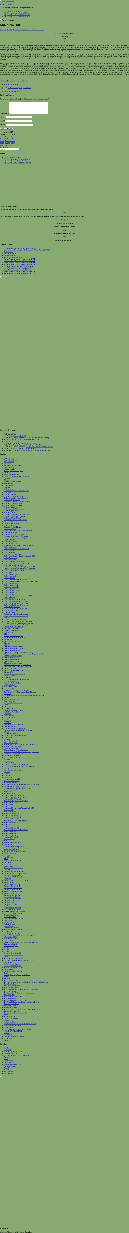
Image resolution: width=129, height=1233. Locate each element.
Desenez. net (8, 639)
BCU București (9, 483)
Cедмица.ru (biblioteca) (11, 630)
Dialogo (6, 645)
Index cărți (7, 721)
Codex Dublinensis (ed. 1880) (13, 565)
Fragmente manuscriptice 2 (12, 91)
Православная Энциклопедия (14, 1036)
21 (3, 143)
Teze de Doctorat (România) (13, 986)
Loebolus (7, 772)
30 (8, 145)
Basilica (6, 1048)
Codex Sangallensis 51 (11, 589)
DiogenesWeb (8, 672)
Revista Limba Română (11, 928)
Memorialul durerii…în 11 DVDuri (30, 443)
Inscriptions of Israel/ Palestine (13, 724)
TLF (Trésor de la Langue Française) (16, 1013)
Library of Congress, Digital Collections (17, 764)
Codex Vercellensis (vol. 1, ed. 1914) (16, 603)
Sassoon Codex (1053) (11, 946)
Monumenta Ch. (9, 844)
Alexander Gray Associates (12, 465)
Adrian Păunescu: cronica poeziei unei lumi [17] (19, 259)
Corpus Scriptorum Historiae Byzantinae (17, 625)
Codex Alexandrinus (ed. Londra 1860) (16, 549)
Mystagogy (7, 855)
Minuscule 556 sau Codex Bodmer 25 (16, 821)
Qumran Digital (9, 922)
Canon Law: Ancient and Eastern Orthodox (18, 530)
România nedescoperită (11, 938)
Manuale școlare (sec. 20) (12, 779)
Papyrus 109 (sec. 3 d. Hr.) (12, 886)
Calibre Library (9, 525)
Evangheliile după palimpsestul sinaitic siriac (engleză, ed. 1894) (24, 695)
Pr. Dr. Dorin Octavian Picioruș (23, 30)
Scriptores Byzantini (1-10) (12, 953)
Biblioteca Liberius (10, 512)
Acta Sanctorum (9, 462)
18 (12, 141)
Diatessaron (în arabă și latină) (13, 647)
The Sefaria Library (10, 1005)
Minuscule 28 (8, 804)
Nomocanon (8, 864)
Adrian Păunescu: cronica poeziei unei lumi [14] (19, 272)
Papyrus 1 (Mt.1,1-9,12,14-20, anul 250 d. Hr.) (19, 880)
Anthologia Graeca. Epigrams (13, 471)
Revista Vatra (8, 931)
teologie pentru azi (25, 88)
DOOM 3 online (9, 676)
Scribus (6, 949)
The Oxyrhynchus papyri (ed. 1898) (15, 1000)
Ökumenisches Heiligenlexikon (14, 871)
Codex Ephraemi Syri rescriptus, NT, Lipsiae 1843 (20, 567)
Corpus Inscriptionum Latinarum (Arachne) (18, 621)
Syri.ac (6, 976)
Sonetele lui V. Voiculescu (34, 445)
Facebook (7, 1057)
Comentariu (4, 114)
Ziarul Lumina (8, 1073)
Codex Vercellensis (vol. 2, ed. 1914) (16, 605)
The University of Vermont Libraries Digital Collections (22, 1009)
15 (6, 141)
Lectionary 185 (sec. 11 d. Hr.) (13, 753)
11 (12, 138)
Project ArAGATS (10, 917)
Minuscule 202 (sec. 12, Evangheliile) (16, 801)
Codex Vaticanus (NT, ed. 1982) (14, 599)
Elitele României (9, 685)
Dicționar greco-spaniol (11, 657)
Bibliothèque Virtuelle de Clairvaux (15, 520)
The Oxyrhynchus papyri (12, 998)
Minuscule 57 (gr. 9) (10, 824)
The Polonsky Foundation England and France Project (21, 1002)
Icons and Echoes (9, 717)
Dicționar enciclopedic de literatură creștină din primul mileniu (24, 654)
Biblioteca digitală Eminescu (13, 505)
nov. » (7, 147)
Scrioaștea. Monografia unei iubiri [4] (38, 450)
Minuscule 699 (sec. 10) (11, 831)
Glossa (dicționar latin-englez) (13, 710)
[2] (61, 58)
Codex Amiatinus (9, 550)
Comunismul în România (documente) (16, 614)
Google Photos (9, 1060)
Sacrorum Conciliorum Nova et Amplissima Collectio (21, 942)
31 (10, 145)
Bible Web (7, 1050)
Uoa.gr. (6, 1020)
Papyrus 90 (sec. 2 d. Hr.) (12, 897)
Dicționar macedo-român (12, 659)
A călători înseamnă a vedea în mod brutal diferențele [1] (22, 266)
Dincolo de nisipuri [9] (11, 253)
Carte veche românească (11, 532)
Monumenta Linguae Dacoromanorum (16, 848)
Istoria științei (8, 737)
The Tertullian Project (11, 1007)
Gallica (6, 705)
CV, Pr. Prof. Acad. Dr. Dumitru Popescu (17, 15)
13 (1, 141)
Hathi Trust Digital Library (12, 712)
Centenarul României (11, 541)
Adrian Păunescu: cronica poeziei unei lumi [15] (19, 264)
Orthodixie (7, 879)
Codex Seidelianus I (10, 592)
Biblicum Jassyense (10, 494)
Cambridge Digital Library (12, 527)
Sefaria (6, 957)
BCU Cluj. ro (8, 485)
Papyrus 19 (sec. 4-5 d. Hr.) (13, 891)
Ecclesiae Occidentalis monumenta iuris (16, 679)
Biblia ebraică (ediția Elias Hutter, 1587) (17, 491)
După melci (17, 434)
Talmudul (7, 978)
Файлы (6, 1040)
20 (1, 143)
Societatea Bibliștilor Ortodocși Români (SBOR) (19, 960)
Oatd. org (7, 870)
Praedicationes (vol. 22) (18, 436)
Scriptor (6, 951)
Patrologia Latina (9, 902)
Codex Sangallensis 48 (11, 587)
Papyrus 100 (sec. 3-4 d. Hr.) (13, 882)
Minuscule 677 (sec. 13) (11, 826)
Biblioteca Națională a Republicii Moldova (17, 514)
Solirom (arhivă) (9, 962)
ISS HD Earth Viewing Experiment (15, 735)
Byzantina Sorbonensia (11, 523)
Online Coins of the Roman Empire (15, 873)
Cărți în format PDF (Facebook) (14, 534)
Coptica (6, 618)
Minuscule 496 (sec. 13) (11, 819)
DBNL (6, 634)
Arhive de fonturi (15, 441)
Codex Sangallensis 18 (11, 583)
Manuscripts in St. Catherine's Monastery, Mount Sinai (21, 784)
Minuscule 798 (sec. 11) (11, 833)
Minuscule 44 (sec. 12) (11, 811)
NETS (6, 859)
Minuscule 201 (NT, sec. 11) (13, 799)
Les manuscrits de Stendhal (12, 755)
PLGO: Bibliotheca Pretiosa (13, 909)
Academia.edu (8, 458)
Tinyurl (6, 1068)
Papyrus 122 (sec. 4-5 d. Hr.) (13, 888)
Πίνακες (6, 1033)
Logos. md (7, 775)
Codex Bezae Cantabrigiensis (13, 554)
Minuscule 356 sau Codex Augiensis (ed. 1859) (19, 808)
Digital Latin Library (10, 668)
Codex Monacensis (10, 576)
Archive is (7, 472)
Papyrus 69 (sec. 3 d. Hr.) (12, 895)
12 (14, 138)
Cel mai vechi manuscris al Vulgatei (15, 538)
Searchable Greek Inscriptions (13, 955)
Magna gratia (8, 777)
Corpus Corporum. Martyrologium (15, 619)
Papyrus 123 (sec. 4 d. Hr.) (12, 889)
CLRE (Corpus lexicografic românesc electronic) (19, 545)
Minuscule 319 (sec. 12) (11, 806)
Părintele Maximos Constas (12, 899)
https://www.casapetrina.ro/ (18, 81)
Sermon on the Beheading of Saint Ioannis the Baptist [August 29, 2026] (27, 250)
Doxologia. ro (8, 677)
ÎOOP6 (6, 732)
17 (10, 141)
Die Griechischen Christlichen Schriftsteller (18, 666)
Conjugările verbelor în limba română (16, 616)
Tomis (6, 1015)
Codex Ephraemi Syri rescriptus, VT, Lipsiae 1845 (20, 569)
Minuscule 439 (9, 810)
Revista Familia (9, 926)
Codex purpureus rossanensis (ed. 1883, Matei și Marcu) (22, 581)
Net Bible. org (8, 857)
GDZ (5, 706)
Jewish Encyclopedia (10, 741)
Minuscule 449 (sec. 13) (11, 813)
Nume (2, 117)
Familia (6, 697)
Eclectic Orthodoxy (10, 681)
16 (8, 141)
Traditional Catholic (10, 1016)
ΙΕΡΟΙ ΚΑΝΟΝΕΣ (10, 1027)
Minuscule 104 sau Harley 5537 (14, 795)
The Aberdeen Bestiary (11, 987)
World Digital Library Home (13, 1025)
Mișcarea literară (9, 839)
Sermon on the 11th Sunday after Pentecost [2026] (20, 273)
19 (14, 141)
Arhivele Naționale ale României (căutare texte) (19, 476)
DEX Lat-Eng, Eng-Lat (11, 641)
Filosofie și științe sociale (12, 699)
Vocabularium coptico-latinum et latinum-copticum (20, 1024)
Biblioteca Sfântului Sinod (12, 518)
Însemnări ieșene (9, 726)
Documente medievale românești (14, 674)
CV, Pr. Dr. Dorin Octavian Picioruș (15, 11)
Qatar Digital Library (10, 920)
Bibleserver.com (9, 489)
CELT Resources (9, 540)
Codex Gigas (8, 572)
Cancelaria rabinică (10, 529)
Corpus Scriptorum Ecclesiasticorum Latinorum (19, 623)
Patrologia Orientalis (10, 904)
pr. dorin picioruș (13, 88)
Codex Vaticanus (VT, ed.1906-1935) (16, 601)
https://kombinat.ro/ (12, 84)
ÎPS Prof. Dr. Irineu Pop (11, 734)
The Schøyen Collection (11, 1004)
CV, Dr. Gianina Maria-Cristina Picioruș (17, 13)
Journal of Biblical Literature (13, 746)
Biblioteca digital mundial (12, 500)
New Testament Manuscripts (13, 860)
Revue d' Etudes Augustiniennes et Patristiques (19, 935)
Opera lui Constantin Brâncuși (13, 875)
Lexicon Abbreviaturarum (12, 757)
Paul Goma (7, 906)
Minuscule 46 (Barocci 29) (12, 815)
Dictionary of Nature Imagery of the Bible (17, 665)
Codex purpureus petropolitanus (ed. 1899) (17, 579)
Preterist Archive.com (11, 915)
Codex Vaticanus (9, 598)
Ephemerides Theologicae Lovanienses (16, 690)
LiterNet (6, 768)
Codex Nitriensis (9, 578)
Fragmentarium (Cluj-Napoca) (13, 703)
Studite (6, 973)
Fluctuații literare (9, 255)
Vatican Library (9, 1071)
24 (10, 143)
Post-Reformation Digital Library (14, 911)
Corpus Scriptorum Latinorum (13, 627)
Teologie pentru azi (6, 4)
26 (14, 143)
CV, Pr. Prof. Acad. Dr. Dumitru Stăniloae (17, 16)
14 (3, 141)
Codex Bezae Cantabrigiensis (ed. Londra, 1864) (19, 556)
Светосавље (8, 1038)
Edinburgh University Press (13, 683)
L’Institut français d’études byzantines (16, 750)
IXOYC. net (8, 739)
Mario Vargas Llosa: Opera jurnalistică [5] (17, 268)
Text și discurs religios (11, 980)
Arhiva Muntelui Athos (11, 474)
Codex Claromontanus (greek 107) (15, 561)
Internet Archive (9, 1062)
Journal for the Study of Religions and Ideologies (19, 744)
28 (3, 145)
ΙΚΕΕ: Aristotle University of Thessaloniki (17, 1029)
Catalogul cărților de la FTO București (16, 536)
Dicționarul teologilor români (13, 663)
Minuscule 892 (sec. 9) (11, 837)
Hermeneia (7, 714)
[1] (18, 58)
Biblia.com (7, 492)
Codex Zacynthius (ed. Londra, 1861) (16, 608)
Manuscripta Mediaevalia (12, 782)
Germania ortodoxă (10, 708)
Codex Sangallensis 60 (11, 590)
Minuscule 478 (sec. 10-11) (12, 817)
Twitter (6, 1070)
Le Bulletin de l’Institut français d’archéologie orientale (21, 752)
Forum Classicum (9, 701)
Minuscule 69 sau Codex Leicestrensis (16, 830)
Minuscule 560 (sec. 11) (11, 822)
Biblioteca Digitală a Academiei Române (17, 501)
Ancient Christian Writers (12, 469)
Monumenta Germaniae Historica (14, 846)
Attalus (6, 480)
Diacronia (7, 643)
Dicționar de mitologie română (13, 648)
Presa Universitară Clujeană (13, 913)
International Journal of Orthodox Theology (18, 730)
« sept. (2, 147)
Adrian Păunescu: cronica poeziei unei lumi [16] (19, 262)
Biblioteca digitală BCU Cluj (13, 1051)
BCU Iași (7, 487)
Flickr (6, 1059)
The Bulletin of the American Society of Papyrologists (21, 989)
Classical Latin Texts (10, 543)
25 (12, 143)
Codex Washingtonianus (12, 607)
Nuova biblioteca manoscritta (13, 868)
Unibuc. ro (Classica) (11, 1018)
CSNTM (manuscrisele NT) (13, 628)
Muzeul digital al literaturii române (15, 851)
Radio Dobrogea (9, 924)
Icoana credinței (9, 715)
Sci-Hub (6, 947)
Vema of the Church (10, 1022)
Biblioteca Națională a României (14, 516)
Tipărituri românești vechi (12, 1011)
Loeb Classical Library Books (13, 770)
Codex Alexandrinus (10, 547)
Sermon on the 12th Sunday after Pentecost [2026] (20, 261)
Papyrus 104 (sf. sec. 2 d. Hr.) (13, 884)
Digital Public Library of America (14, 670)
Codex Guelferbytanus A (12, 574)
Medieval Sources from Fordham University (18, 788)
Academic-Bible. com (11, 460)
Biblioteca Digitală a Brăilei (13, 503)
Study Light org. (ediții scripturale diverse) (17, 975)
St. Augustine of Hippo (11, 964)
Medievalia (7, 792)
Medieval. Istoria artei (11, 790)
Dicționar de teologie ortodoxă (13, 650)
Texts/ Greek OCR (10, 984)
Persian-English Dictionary (12, 908)
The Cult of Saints (10, 991)
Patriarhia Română (10, 1066)
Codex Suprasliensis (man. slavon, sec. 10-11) (18, 596)
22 (6, 143)
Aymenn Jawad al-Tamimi (12, 482)
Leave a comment (38, 30)
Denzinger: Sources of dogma (13, 636)
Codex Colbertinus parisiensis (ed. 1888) (17, 563)
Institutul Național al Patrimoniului (15, 728)
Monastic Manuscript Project (13, 842)
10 (10, 138)
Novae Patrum (8, 866)
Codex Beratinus (9, 552)
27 (1, 145)
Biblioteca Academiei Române (13, 496)
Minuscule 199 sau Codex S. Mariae (15, 797)
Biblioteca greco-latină (11, 511)
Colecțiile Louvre (9, 612)
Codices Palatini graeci (11, 610)
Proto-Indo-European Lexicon (13, 918)
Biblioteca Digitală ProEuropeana (14, 509)
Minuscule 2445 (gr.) (10, 802)
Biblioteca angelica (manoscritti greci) (16, 498)
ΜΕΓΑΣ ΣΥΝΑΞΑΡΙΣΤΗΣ (13, 1031)
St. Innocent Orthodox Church (13, 967)
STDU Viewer (8, 969)
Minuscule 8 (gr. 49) (10, 835)
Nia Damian (8, 862)
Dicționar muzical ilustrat (12, 661)
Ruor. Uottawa (8, 940)
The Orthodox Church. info (13, 996)
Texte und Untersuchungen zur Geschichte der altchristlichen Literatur (26, 982)
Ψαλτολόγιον (8, 1034)
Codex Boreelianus (10, 560)
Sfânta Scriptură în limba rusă (13, 958)
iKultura (6, 719)
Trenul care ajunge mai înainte (13, 257)
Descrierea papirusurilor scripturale (15, 637)
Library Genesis (9, 763)
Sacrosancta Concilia (10, 944)
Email (2, 121)
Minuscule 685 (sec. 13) (11, 828)
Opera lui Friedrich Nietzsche (13, 877)
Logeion (6, 773)
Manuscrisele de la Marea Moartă (14, 786)
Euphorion (7, 694)
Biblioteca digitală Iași (11, 507)
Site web (3, 124)
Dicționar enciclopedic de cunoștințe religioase (19, 652)
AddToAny (7, 463)
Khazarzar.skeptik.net (11, 748)
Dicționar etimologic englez (13, 656)
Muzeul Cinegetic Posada (12, 850)
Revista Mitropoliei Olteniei (13, 929)
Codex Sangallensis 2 (11, 585)
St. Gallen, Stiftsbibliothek (12, 966)
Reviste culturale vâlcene (12, 933)
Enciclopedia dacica (10, 686)
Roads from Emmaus (10, 937)
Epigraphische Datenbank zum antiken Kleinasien (20, 692)
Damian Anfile (8, 632)
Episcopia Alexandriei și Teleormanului (16, 1055)
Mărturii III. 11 (8, 252)
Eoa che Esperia (9, 688)
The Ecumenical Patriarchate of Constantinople (19, 993)
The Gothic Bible (9, 995)
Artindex (7, 478)
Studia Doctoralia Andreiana (13, 971)
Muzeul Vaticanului (10, 853)
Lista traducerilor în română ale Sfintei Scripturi (19, 766)
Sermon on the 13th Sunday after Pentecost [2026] (20, 248)
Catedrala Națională (10, 1053)
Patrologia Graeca (9, 900)
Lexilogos (7, 759)
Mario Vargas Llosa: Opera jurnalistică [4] (17, 270)
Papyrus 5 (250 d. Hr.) (11, 893)
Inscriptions (7, 723)
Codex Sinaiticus (9, 594)
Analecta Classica (9, 467)
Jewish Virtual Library (11, 743)
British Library (8, 521)
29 (6, 145)
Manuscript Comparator (11, 781)
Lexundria (7, 761)
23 (8, 143)
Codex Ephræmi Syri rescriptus (14, 570)
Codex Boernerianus (10, 558)
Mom (5, 841)
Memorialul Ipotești (10, 793)
